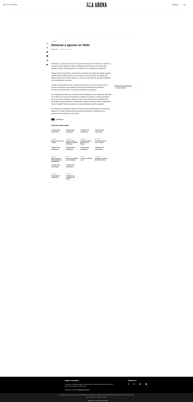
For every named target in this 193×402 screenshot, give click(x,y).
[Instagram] (134, 384)
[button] (47, 48)
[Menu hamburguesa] (4, 4)
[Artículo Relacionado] (57, 132)
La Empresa (93, 397)
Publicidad (99, 397)
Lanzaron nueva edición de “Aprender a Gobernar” (72, 142)
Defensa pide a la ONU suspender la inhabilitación (56, 160)
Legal (87, 397)
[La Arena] (96, 5)
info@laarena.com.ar (83, 389)
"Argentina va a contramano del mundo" (70, 177)
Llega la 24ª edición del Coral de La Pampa (85, 142)
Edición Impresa (59, 119)
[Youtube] (146, 384)
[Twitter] (140, 384)
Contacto (105, 397)
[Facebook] (128, 384)
